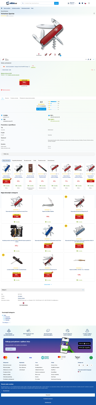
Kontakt (36, 365)
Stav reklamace (22, 367)
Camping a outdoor (16, 8)
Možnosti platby (6, 367)
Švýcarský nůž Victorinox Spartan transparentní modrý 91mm (6, 176)
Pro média (37, 379)
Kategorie (4, 289)
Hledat (56, 3)
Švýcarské (7, 316)
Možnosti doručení (7, 365)
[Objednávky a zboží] (79, 3)
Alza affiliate (53, 372)
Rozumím (48, 395)
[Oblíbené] (82, 3)
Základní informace (39, 369)
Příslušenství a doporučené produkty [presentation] (27, 98)
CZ (80, 371)
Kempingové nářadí (26, 8)
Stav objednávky (22, 365)
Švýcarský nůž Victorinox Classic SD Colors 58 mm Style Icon (78, 176)
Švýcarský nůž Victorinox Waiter (54, 176)
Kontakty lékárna (38, 367)
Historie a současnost (40, 372)
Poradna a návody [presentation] (14, 98)
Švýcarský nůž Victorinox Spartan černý (18, 176)
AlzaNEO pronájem (55, 367)
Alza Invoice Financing (56, 379)
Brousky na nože (42, 187)
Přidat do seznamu (6, 90)
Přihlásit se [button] (72, 3)
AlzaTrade (53, 376)
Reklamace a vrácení (7, 369)
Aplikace (37, 381)
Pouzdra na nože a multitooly (30, 188)
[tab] (2, 98)
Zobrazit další (47, 284)
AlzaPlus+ (53, 369)
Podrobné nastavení (48, 398)
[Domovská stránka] (1, 8)
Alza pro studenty (55, 374)
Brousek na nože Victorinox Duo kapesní (42, 176)
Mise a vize (37, 374)
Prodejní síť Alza (6, 372)
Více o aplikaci (9, 349)
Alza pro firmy (54, 365)
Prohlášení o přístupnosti (8, 379)
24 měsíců (20, 296)
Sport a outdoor (7, 8)
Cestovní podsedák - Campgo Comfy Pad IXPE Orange (17, 66)
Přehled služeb (6, 381)
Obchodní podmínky (7, 376)
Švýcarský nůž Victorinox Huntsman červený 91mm (91, 176)
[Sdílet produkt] (94, 13)
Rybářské (7, 320)
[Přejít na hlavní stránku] (11, 3)
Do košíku (18, 221)
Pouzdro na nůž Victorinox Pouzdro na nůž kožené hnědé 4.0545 (30, 176)
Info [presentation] (2, 98)
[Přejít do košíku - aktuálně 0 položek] (89, 3)
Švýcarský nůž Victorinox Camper (67, 176)
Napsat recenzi (42, 109)
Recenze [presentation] (7, 98)
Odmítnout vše (48, 402)
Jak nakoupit (22, 369)
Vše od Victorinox (4, 11)
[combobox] (37, 3)
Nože (32, 8)
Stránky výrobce (21, 298)
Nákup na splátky (6, 374)
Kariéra (36, 376)
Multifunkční (8, 318)
